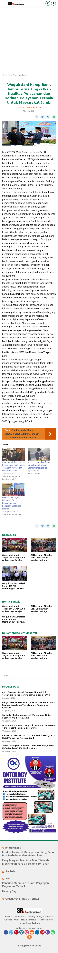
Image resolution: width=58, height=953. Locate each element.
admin (20, 107)
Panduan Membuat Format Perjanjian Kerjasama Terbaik (25, 884)
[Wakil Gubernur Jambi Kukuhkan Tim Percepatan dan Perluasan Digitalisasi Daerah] (13, 489)
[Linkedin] (37, 932)
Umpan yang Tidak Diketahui (22, 899)
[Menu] (4, 3)
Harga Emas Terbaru (29, 923)
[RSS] (29, 937)
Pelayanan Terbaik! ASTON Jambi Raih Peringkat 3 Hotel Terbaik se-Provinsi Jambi (28, 736)
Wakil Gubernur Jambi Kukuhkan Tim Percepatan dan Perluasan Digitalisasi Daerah (12, 503)
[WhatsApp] (53, 932)
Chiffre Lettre (46, 919)
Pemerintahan (33, 107)
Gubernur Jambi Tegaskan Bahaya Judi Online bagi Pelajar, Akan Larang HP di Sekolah (13, 558)
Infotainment (13, 847)
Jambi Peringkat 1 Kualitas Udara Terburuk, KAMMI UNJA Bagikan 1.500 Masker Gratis (28, 746)
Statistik (10, 871)
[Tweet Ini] (42, 117)
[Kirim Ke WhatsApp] (54, 117)
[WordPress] (21, 932)
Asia (7, 878)
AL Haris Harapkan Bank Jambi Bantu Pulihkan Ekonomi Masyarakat (39, 465)
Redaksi (49, 916)
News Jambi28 (28, 919)
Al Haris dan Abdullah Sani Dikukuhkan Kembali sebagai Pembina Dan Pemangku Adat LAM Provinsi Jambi (42, 558)
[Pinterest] (16, 932)
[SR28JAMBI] (15, 3)
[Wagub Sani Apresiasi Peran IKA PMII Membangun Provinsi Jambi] (14, 573)
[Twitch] (47, 932)
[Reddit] (32, 932)
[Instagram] (26, 932)
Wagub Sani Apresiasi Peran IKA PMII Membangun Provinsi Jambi (13, 586)
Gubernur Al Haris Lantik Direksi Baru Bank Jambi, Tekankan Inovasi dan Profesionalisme (13, 466)
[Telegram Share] (48, 117)
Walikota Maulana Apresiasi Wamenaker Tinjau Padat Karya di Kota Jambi (26, 716)
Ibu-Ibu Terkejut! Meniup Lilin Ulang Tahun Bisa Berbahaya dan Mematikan (28, 854)
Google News (11, 919)
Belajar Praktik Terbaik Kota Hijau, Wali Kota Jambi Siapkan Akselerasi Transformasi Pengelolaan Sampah (28, 705)
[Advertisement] (29, 40)
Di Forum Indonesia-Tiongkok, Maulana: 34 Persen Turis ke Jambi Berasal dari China (28, 726)
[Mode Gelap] (47, 3)
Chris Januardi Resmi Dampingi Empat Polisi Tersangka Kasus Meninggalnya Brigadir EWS (26, 693)
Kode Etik (20, 916)
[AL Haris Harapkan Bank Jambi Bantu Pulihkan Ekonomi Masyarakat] (39, 454)
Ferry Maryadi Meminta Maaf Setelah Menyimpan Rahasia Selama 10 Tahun (25, 862)
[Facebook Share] (37, 117)
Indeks (8, 916)
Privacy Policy (35, 916)
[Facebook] (6, 932)
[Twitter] (11, 932)
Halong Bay (9, 891)
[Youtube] (42, 932)
